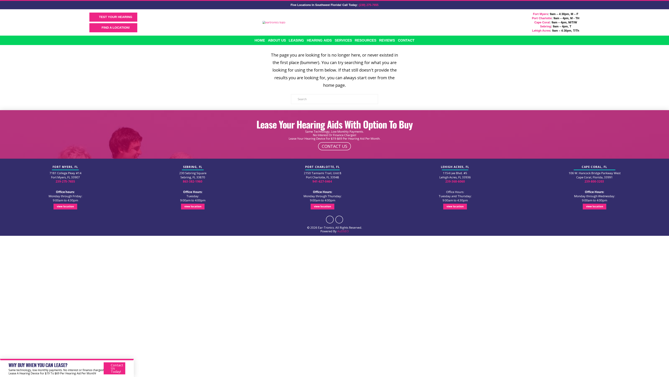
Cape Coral (542, 22)
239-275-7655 (65, 181)
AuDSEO (343, 231)
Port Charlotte (542, 18)
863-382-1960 (192, 181)
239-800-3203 (594, 181)
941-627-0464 (322, 181)
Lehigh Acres (541, 30)
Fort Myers (540, 14)
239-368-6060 (455, 181)
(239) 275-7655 (368, 5)
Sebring (545, 26)
